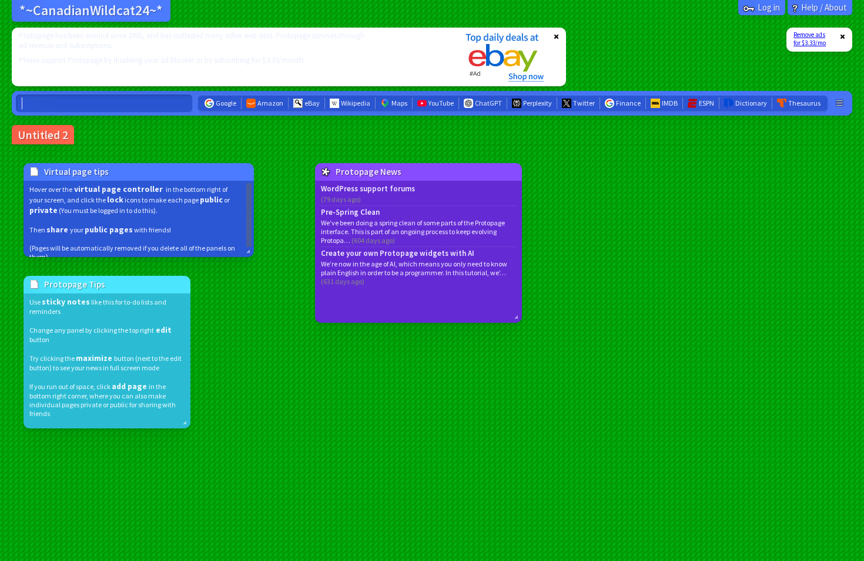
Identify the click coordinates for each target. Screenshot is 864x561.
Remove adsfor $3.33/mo (809, 39)
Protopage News (368, 171)
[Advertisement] (231, 57)
